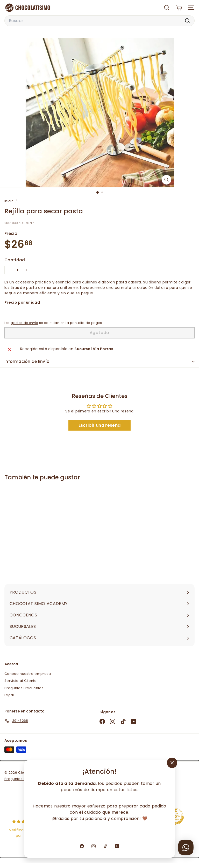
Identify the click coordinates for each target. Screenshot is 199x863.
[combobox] (99, 20)
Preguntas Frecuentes (24, 687)
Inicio (9, 201)
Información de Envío (26, 361)
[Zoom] (166, 180)
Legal (9, 694)
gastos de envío (24, 323)
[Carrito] (179, 7)
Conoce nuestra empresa (27, 673)
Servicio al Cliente (20, 680)
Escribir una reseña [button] (100, 425)
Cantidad (14, 260)
